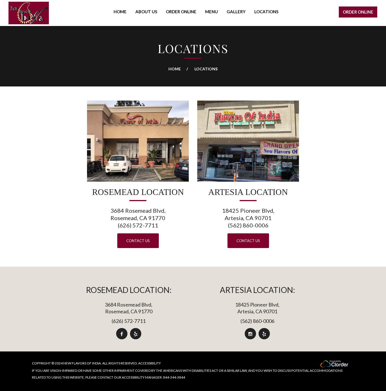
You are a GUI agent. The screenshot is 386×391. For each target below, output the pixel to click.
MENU (211, 11)
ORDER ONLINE (181, 11)
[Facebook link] (121, 333)
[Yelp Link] (136, 333)
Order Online (358, 11)
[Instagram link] (250, 333)
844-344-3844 (174, 377)
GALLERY (236, 11)
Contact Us (138, 240)
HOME (120, 11)
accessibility (149, 363)
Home (174, 68)
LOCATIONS (266, 11)
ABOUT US (146, 11)
